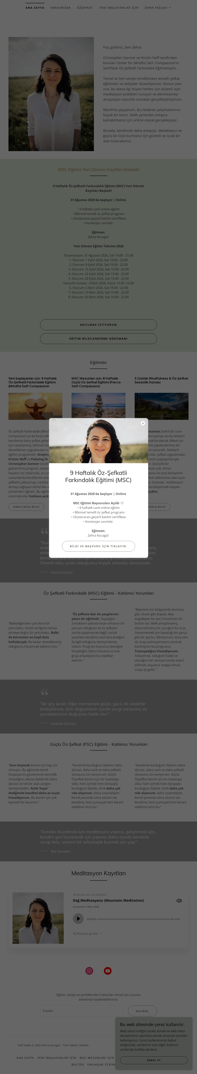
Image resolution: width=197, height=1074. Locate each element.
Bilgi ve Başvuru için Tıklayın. (98, 546)
